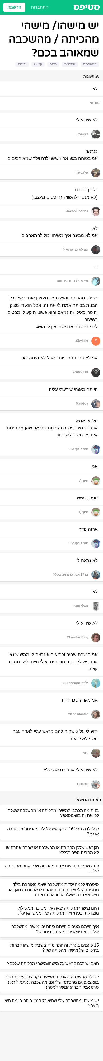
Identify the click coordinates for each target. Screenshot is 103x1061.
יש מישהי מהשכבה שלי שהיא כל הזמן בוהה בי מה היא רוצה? (51, 1003)
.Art (85, 753)
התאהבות (89, 64)
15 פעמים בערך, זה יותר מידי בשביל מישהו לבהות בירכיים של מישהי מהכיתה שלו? (54, 947)
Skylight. (81, 341)
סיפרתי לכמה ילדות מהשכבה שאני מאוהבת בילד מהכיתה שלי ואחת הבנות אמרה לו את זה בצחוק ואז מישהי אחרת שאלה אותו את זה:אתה (54, 889)
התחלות (69, 64)
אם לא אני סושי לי (75, 249)
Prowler (82, 134)
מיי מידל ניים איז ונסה (72, 281)
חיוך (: (83, 481)
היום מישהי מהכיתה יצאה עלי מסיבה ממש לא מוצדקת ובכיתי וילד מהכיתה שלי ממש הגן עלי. (58, 910)
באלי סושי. (80, 606)
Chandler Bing (77, 637)
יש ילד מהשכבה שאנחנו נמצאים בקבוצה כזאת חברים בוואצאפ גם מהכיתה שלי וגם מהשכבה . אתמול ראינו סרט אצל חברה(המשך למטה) (51, 982)
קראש (38, 64)
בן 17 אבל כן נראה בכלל (70, 574)
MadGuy (82, 403)
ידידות (22, 64)
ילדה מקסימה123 (75, 683)
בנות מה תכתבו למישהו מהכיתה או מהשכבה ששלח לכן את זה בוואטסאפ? (53, 813)
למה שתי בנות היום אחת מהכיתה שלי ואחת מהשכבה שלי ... (52, 868)
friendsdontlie (78, 714)
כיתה (53, 64)
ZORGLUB (80, 372)
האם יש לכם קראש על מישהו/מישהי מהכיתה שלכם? (53, 963)
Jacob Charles (77, 211)
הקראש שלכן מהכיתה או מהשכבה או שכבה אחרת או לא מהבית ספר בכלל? (52, 850)
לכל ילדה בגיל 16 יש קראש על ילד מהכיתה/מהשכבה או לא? (53, 831)
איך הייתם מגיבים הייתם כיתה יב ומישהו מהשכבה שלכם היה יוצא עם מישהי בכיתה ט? (55, 929)
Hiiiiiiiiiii (82, 784)
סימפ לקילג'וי (78, 449)
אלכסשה (82, 172)
